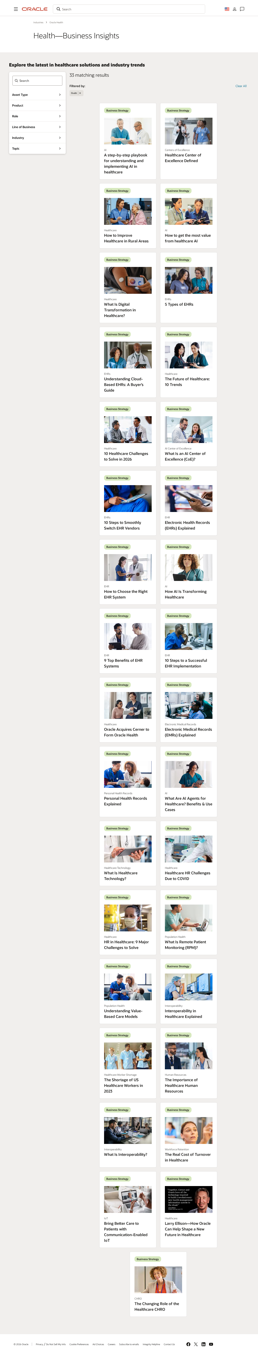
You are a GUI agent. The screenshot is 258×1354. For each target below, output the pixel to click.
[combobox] (129, 9)
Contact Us (169, 1344)
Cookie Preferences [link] (79, 1344)
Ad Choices (98, 1344)
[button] (16, 9)
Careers (111, 1344)
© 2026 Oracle (21, 1344)
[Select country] (227, 9)
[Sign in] (234, 9)
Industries (38, 22)
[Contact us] (242, 9)
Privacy (39, 1344)
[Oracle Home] (34, 9)
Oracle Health (56, 22)
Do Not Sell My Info (56, 1344)
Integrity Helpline (151, 1344)
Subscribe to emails (129, 1344)
